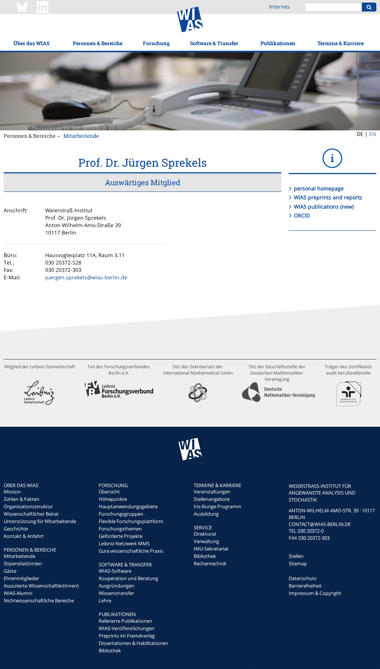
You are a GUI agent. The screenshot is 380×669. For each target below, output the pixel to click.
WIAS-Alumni (18, 593)
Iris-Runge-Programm (217, 506)
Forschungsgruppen (121, 513)
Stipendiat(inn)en (23, 563)
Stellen (296, 556)
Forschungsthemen (120, 528)
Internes (279, 6)
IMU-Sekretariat (211, 548)
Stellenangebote (212, 499)
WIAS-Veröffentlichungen (126, 628)
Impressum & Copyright (315, 593)
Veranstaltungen (212, 491)
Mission (12, 491)
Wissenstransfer (116, 593)
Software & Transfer (214, 43)
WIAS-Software (115, 571)
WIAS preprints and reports (328, 197)
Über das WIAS (31, 43)
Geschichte (16, 528)
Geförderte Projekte (120, 536)
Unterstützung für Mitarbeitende (40, 521)
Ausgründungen (116, 585)
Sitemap (298, 563)
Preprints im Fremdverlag (127, 635)
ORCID (302, 215)
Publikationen (278, 43)
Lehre (105, 600)
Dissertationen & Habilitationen (133, 643)
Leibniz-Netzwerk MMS (124, 543)
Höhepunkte (113, 499)
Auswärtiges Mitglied (142, 182)
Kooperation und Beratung (128, 578)
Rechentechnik (210, 563)
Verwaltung (206, 541)
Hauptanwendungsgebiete (128, 506)
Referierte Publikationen (125, 621)
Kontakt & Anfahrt (24, 536)
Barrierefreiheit (305, 585)
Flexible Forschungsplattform (131, 521)
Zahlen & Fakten (21, 499)
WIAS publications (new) (324, 206)
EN (372, 133)
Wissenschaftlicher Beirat (31, 513)
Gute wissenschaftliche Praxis (131, 550)
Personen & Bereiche (97, 43)
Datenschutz (303, 578)
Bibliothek (110, 650)
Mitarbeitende (81, 135)
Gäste (10, 571)
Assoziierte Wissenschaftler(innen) (41, 585)
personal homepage (319, 188)
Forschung (156, 43)
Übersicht (109, 491)
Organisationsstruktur (28, 506)
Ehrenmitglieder (21, 578)
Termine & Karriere (340, 43)
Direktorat (205, 533)
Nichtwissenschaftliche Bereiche (39, 600)
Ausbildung (206, 513)
